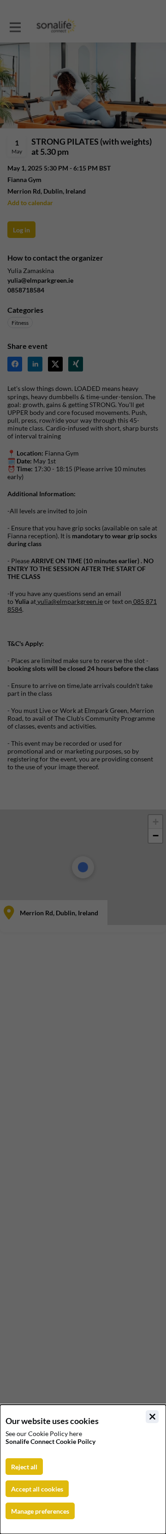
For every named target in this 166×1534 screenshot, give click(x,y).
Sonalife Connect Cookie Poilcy (50, 1441)
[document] (83, 1469)
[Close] (152, 1416)
